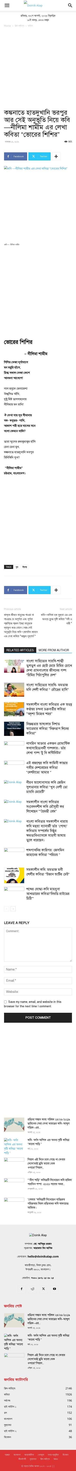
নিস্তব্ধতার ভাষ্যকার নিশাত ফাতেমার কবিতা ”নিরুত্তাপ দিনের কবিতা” (47, 729)
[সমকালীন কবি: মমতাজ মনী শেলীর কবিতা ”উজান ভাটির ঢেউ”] (14, 875)
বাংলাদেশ (17, 1454)
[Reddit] (33, 1289)
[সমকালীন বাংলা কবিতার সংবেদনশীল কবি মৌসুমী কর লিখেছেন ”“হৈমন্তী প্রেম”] (14, 807)
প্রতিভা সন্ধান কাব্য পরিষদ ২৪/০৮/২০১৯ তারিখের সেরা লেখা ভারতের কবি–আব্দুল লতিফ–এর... (49, 1123)
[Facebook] (22, 1289)
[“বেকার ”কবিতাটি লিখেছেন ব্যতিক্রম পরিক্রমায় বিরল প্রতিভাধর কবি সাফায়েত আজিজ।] (14, 1205)
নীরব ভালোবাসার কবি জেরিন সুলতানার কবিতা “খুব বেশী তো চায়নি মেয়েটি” (46, 787)
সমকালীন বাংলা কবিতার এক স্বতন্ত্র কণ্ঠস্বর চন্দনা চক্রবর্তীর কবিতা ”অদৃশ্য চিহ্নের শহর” (49, 709)
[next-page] (13, 908)
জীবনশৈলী (22, 1459)
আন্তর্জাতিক (29, 1454)
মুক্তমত (33, 1459)
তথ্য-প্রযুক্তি (53, 1454)
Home (7, 25)
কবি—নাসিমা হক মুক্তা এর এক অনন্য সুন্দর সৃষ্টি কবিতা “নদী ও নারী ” (56, 619)
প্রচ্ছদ (7, 1454)
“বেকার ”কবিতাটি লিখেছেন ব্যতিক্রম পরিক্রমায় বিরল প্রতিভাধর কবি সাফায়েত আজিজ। (48, 1203)
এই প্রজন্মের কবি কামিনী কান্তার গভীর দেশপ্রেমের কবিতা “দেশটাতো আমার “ (47, 767)
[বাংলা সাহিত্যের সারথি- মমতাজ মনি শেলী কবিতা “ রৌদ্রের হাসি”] (14, 690)
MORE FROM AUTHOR (54, 650)
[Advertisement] (38, 68)
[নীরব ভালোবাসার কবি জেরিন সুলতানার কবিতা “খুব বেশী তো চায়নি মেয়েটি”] (14, 787)
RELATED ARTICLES (20, 650)
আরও (56, 1459)
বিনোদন (65, 1454)
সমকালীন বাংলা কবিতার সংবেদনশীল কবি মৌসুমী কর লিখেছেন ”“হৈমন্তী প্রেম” (45, 806)
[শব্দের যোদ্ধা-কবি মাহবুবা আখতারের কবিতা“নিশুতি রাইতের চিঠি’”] (14, 894)
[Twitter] (44, 1289)
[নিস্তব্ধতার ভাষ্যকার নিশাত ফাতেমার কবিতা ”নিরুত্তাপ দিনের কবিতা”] (14, 729)
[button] (6, 5)
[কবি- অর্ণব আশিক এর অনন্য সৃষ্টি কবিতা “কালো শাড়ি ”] (14, 1146)
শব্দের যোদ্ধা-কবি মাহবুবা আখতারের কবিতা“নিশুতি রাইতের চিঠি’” (48, 894)
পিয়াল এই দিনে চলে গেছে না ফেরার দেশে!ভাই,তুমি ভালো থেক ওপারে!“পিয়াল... (46, 1163)
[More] (56, 156)
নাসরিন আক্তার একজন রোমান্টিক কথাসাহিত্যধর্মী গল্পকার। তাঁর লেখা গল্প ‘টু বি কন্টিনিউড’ (48, 748)
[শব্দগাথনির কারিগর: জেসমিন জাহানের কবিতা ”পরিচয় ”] (14, 855)
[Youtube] (54, 1289)
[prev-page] (6, 908)
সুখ (17, 566)
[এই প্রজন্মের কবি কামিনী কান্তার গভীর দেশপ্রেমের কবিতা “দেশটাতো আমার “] (14, 768)
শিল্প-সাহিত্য (19, 25)
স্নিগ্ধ (24, 566)
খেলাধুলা (41, 1454)
